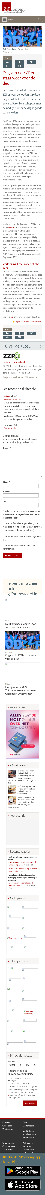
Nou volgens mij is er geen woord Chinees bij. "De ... (22, 863)
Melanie (7, 396)
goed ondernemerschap (34, 322)
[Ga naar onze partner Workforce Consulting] (30, 981)
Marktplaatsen (29, 1131)
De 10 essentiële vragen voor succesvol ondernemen (20, 625)
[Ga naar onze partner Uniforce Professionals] (30, 1033)
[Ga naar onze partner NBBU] (15, 1023)
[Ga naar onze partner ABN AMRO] (30, 992)
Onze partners (8, 1146)
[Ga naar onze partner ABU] (30, 1023)
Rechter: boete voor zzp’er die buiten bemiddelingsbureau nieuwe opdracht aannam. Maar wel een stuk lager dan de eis (22, 777)
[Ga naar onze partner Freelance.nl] (30, 1012)
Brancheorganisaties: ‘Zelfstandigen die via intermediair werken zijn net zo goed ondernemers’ (21, 802)
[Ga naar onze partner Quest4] (15, 981)
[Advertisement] (22, 832)
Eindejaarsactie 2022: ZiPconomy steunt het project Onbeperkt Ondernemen (21, 690)
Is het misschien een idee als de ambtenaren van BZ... (22, 885)
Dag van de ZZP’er (21, 322)
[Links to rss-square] (34, 1065)
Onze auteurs (8, 1143)
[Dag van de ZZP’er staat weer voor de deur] (22, 640)
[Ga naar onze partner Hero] (30, 949)
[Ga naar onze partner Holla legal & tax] (30, 1002)
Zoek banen (7, 1149)
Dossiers (6, 1122)
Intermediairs (28, 1137)
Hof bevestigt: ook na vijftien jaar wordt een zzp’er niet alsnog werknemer (26, 790)
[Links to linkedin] (27, 1065)
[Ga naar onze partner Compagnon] (15, 939)
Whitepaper (7, 1129)
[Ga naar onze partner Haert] (15, 1002)
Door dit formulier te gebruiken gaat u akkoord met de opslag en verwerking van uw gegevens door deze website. (23, 526)
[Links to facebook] (20, 1065)
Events (25, 1122)
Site (4, 501)
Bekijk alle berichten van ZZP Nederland (20, 377)
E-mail (6, 491)
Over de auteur (18, 346)
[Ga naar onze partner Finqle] (15, 908)
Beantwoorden (10, 428)
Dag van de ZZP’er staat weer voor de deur (20, 657)
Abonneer (29, 1103)
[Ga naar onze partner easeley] (30, 971)
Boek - (8, 620)
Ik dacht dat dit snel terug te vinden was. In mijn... (23, 870)
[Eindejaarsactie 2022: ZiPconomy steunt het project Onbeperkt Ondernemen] (22, 672)
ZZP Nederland (9, 48)
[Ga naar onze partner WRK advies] (30, 1044)
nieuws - (9, 652)
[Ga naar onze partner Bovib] (30, 929)
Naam (6, 482)
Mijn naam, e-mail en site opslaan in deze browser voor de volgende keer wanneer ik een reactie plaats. (22, 514)
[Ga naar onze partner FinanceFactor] (30, 908)
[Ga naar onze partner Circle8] (15, 918)
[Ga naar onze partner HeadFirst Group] (30, 939)
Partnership (28, 1143)
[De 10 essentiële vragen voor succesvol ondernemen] (22, 608)
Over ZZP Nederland (14, 362)
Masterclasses (29, 1125)
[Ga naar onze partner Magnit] (15, 929)
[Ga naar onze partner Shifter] (15, 992)
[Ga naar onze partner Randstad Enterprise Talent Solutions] (15, 971)
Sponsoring (28, 1146)
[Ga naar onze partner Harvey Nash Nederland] (15, 949)
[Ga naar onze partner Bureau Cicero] (15, 1033)
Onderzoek (7, 1125)
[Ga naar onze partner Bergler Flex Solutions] (15, 1044)
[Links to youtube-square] (12, 1065)
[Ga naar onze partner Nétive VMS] (15, 1012)
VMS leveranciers (30, 1134)
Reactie (7, 448)
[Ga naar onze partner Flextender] (30, 918)
